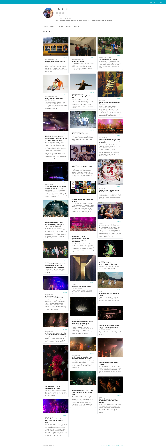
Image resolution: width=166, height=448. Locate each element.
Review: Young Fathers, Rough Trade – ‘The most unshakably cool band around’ (109, 327)
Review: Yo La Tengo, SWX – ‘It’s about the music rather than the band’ (82, 392)
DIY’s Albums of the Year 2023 (82, 167)
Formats (76, 26)
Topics (60, 26)
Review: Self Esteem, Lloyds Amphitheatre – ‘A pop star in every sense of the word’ (54, 224)
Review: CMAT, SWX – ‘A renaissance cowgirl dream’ (54, 297)
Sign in (162, 2)
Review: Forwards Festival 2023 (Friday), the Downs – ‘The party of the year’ (109, 140)
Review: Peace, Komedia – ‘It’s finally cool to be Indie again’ (82, 358)
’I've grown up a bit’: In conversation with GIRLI (52, 387)
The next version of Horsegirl (108, 59)
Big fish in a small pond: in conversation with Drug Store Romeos (108, 400)
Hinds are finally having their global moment (54, 99)
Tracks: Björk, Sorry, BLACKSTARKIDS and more (108, 263)
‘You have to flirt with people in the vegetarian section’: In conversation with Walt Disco (55, 265)
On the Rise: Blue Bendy (80, 134)
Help (121, 445)
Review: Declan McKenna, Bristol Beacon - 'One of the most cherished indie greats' (82, 323)
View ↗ (65, 57)
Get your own (154, 2)
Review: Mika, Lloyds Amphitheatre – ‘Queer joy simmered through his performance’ (80, 239)
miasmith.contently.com (71, 16)
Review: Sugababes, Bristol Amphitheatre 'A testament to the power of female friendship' (56, 138)
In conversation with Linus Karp (109, 225)
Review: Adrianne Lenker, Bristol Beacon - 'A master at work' (55, 187)
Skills (68, 26)
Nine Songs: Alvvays (78, 61)
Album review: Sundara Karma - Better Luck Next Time (109, 191)
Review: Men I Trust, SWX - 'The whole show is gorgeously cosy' (55, 334)
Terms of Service (105, 445)
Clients (52, 26)
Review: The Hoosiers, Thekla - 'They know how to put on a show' (55, 420)
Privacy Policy (115, 445)
